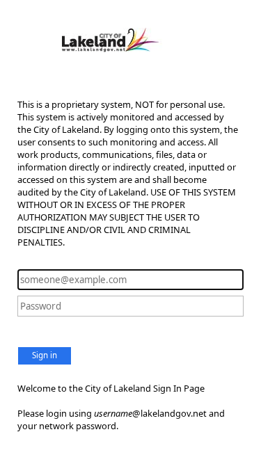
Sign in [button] (44, 355)
